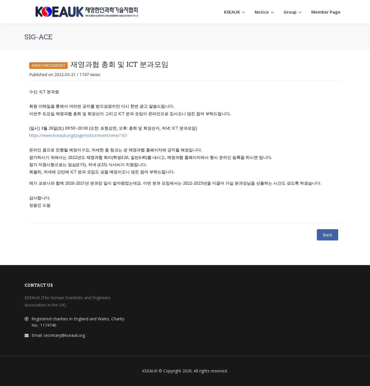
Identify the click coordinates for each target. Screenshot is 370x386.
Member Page (326, 12)
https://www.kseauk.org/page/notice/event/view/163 (78, 135)
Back (327, 235)
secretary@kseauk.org (64, 335)
